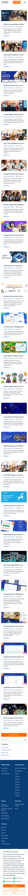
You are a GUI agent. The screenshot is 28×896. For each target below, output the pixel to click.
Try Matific (16, 2)
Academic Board (5, 843)
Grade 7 (17, 790)
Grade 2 (17, 776)
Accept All (14, 886)
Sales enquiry (4, 838)
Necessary (9, 878)
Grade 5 (17, 784)
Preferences (20, 878)
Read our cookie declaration (13, 874)
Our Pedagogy (5, 816)
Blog (16, 808)
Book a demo (4, 835)
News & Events (4, 752)
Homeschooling (5, 773)
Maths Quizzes (5, 818)
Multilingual (4, 813)
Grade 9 (17, 795)
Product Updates (5, 747)
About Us (3, 827)
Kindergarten (18, 771)
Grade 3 (17, 779)
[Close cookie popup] (25, 851)
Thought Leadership (5, 750)
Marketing (9, 881)
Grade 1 (17, 773)
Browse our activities (21, 768)
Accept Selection (14, 889)
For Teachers (4, 768)
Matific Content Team (9, 27)
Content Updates (5, 755)
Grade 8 (17, 793)
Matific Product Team (9, 117)
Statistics (18, 881)
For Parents (4, 771)
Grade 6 (17, 787)
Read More (6, 36)
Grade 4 (17, 782)
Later (14, 892)
